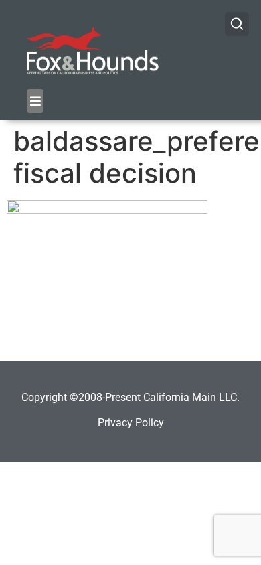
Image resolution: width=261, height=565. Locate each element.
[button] (35, 101)
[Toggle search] (237, 24)
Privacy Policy (131, 422)
